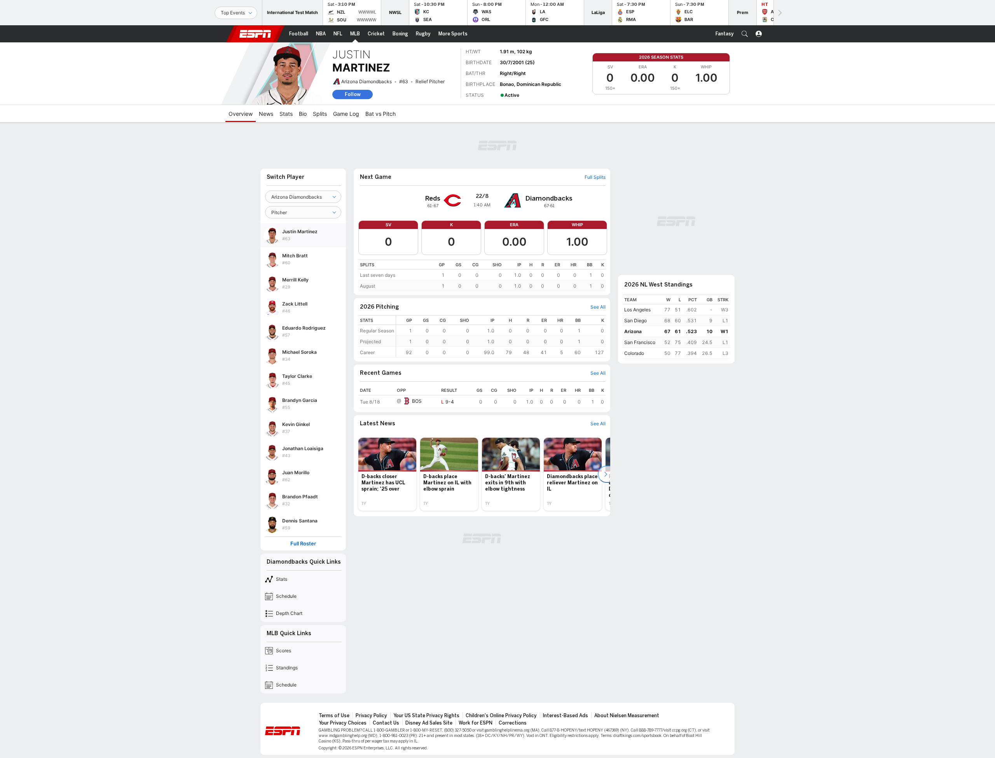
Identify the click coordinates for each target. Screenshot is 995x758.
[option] (387, 474)
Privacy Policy (371, 715)
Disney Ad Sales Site (428, 723)
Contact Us (386, 723)
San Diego (635, 320)
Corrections (513, 723)
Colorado (634, 353)
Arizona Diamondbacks (366, 81)
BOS (417, 401)
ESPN (255, 33)
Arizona (633, 331)
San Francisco (639, 342)
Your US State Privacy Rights (426, 715)
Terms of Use (334, 715)
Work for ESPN (475, 723)
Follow (353, 94)
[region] (482, 275)
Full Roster (303, 544)
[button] (745, 34)
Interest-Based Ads (565, 715)
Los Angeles (637, 310)
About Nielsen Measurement (626, 715)
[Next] (779, 12)
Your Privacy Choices (343, 723)
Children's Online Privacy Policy (501, 715)
